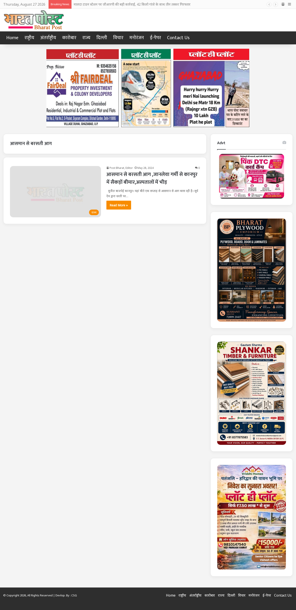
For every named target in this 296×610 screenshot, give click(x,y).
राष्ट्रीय (29, 38)
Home (12, 38)
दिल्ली (101, 38)
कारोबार (69, 38)
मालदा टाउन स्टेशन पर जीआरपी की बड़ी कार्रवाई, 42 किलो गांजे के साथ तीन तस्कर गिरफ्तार (132, 4)
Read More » (119, 205)
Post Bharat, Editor (121, 168)
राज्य (86, 38)
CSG (74, 595)
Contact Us (178, 38)
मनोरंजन (136, 38)
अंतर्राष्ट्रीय (48, 38)
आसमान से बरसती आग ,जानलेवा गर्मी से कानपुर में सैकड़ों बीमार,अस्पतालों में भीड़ (151, 178)
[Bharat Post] (34, 20)
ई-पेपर (155, 38)
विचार (118, 38)
